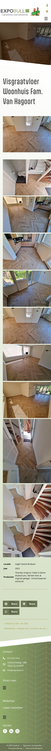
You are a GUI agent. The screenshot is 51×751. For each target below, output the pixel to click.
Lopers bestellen (13, 707)
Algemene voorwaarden (32, 745)
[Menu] (46, 18)
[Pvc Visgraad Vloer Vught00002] (27, 214)
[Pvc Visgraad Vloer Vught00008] (27, 451)
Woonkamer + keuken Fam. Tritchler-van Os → (26, 628)
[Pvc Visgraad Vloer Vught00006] (27, 363)
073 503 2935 (13, 658)
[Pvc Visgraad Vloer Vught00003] (27, 252)
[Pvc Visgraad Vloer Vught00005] (27, 326)
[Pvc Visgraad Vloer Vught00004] (27, 289)
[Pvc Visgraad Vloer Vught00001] (27, 177)
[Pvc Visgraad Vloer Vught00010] (27, 539)
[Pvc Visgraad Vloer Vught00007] (27, 400)
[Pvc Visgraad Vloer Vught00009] (27, 502)
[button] (10, 138)
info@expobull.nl (15, 670)
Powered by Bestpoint (34, 748)
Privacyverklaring (15, 748)
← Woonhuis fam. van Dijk (15, 623)
